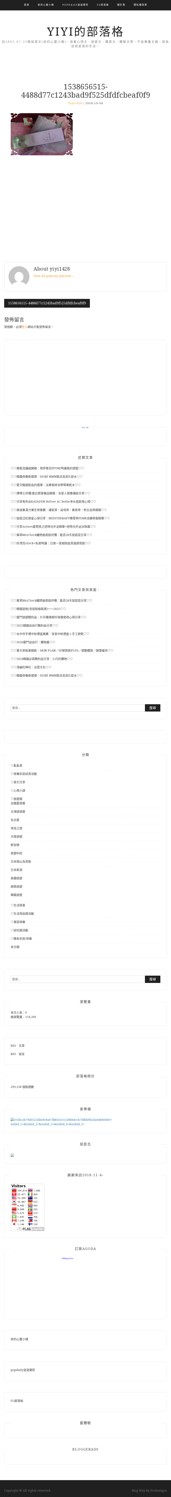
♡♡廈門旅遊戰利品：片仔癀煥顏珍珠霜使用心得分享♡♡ (49, 617)
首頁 (26, 5)
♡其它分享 (18, 782)
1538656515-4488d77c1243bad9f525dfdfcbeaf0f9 (47, 303)
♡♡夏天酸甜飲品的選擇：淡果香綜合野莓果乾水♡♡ (46, 485)
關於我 (121, 5)
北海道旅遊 (18, 811)
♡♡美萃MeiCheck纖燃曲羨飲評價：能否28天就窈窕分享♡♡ (51, 535)
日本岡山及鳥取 (21, 861)
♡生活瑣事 (18, 905)
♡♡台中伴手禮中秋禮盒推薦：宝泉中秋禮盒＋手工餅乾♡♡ (50, 634)
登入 (25, 326)
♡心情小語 (18, 790)
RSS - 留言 (18, 1054)
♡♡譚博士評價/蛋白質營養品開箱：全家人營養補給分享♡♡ (50, 493)
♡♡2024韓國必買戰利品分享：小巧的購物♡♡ (42, 658)
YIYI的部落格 (85, 31)
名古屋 (15, 820)
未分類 (15, 947)
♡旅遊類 (16, 798)
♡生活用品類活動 (22, 913)
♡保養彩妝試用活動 (24, 773)
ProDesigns (158, 1490)
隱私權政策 (140, 5)
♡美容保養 (18, 922)
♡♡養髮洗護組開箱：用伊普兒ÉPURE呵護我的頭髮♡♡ (47, 468)
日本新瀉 (16, 869)
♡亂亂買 (16, 765)
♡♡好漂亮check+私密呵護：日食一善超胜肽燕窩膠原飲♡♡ (51, 543)
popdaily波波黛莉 (75, 5)
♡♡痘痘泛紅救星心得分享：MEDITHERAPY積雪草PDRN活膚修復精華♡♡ (60, 518)
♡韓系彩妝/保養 (21, 938)
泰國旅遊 (16, 878)
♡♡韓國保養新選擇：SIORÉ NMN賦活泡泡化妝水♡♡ (47, 476)
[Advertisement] (85, 209)
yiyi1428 (75, 103)
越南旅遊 (16, 886)
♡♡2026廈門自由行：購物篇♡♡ (33, 642)
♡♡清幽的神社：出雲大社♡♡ (31, 667)
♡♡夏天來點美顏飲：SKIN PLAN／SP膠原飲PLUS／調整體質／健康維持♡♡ (62, 650)
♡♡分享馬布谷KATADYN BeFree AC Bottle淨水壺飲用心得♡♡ (53, 501)
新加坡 (15, 845)
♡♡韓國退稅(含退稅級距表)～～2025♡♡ (38, 609)
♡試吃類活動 (19, 930)
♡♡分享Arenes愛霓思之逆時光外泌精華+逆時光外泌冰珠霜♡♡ (53, 526)
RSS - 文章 (18, 1045)
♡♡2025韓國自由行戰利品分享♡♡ (34, 625)
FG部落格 (103, 5)
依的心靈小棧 (46, 5)
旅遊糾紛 (16, 853)
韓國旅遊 (16, 894)
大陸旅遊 (16, 836)
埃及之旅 (16, 828)
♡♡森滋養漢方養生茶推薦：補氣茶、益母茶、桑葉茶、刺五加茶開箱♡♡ (59, 510)
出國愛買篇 (18, 803)
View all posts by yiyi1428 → (54, 276)
